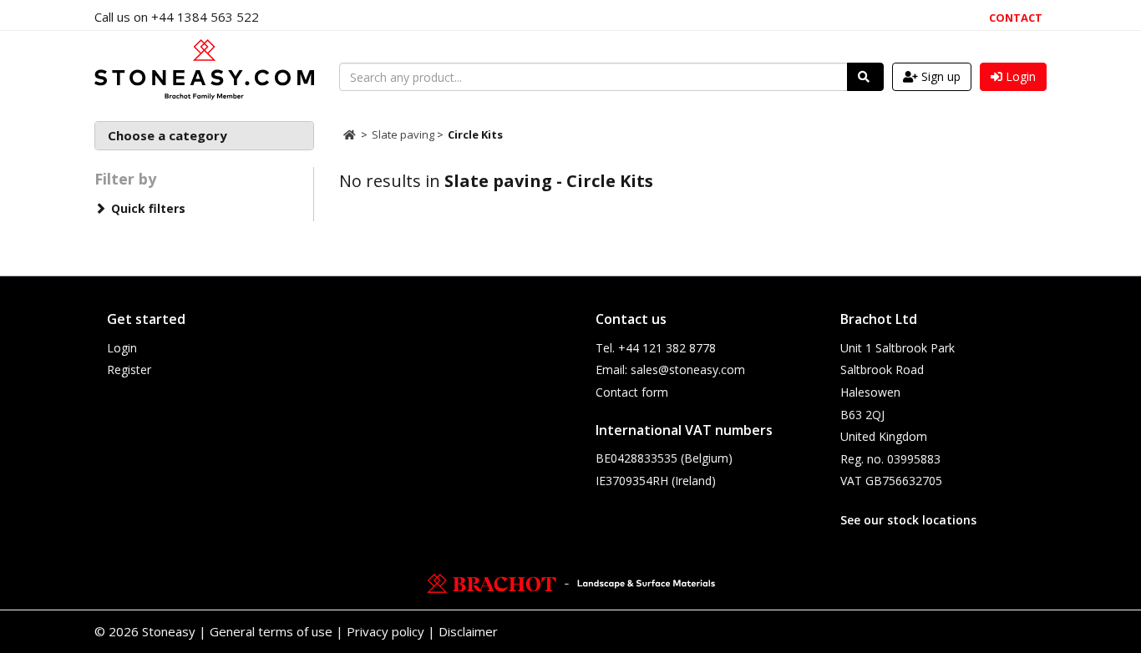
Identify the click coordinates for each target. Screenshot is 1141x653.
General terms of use (271, 631)
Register (129, 369)
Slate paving (404, 134)
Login (122, 348)
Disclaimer (468, 631)
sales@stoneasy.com (688, 369)
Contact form (632, 392)
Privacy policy (385, 631)
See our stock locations (908, 520)
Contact (1015, 17)
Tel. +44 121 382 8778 (656, 348)
